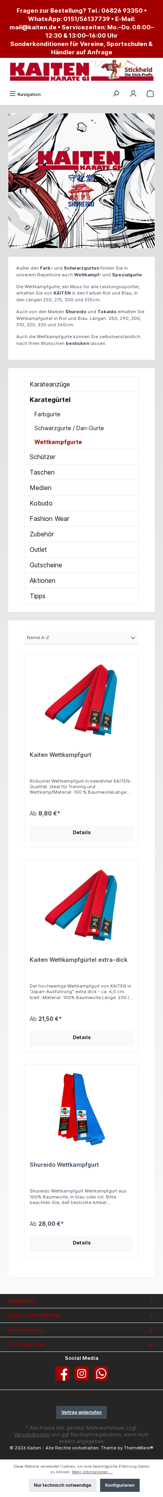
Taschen (42, 472)
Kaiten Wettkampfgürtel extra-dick (78, 959)
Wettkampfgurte (58, 441)
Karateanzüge (50, 384)
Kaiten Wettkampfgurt (60, 754)
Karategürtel (50, 400)
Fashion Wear (49, 519)
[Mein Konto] (133, 94)
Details (82, 832)
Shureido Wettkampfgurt (64, 1164)
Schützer (42, 457)
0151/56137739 (86, 19)
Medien (40, 488)
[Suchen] (116, 94)
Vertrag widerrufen (81, 1412)
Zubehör (42, 534)
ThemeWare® (139, 1448)
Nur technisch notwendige (62, 1485)
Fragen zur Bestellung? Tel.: (59, 10)
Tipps (37, 596)
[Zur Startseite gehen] (81, 71)
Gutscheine (46, 565)
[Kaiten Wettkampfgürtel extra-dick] (81, 904)
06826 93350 (122, 10)
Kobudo (41, 503)
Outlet (38, 549)
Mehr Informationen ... (92, 1472)
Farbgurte (47, 414)
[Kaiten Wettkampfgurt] (81, 699)
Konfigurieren (120, 1485)
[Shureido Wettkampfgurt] (81, 1109)
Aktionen (42, 580)
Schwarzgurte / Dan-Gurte (69, 428)
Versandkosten (32, 1435)
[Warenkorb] (150, 94)
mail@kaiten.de (33, 27)
